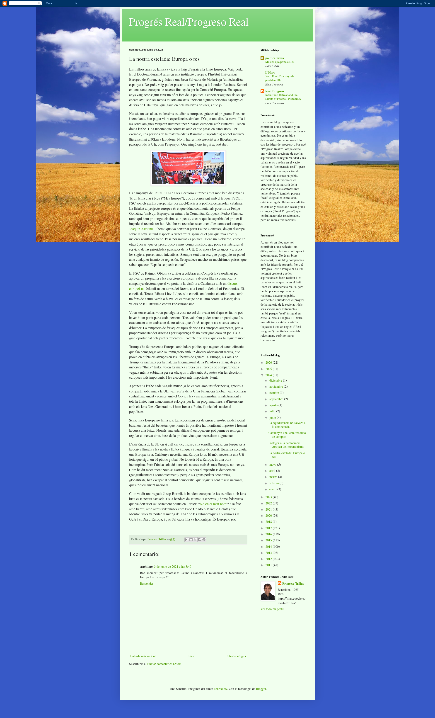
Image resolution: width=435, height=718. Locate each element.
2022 (269, 503)
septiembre (276, 399)
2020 (269, 515)
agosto (273, 405)
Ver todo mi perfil (272, 609)
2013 (269, 552)
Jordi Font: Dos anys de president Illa (279, 78)
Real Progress (274, 91)
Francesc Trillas (293, 583)
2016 (269, 534)
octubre (274, 392)
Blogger (261, 688)
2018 (269, 521)
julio (272, 411)
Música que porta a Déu (280, 62)
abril (272, 470)
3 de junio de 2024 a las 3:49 (172, 566)
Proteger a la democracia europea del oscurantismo (286, 445)
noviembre (276, 386)
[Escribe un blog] (191, 539)
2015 (269, 540)
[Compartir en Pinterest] (204, 539)
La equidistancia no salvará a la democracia (286, 425)
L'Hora (270, 72)
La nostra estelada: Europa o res (286, 455)
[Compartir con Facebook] (199, 539)
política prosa (274, 58)
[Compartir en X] (195, 539)
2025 (269, 369)
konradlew (220, 688)
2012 (269, 559)
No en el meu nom (213, 503)
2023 (269, 497)
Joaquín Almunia (141, 228)
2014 (269, 546)
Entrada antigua (236, 656)
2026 (269, 362)
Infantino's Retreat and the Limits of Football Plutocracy (283, 97)
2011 (269, 565)
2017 (269, 528)
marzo (273, 477)
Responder (146, 583)
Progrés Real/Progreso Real (189, 21)
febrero (274, 483)
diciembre (276, 380)
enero (273, 489)
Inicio (191, 656)
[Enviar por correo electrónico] (186, 539)
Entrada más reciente (143, 656)
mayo (273, 464)
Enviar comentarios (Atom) (165, 664)
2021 (269, 509)
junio (273, 417)
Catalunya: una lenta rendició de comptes (287, 435)
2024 (269, 375)
